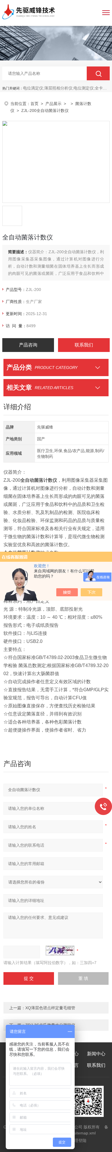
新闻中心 (96, 1053)
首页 (34, 103)
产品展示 (53, 103)
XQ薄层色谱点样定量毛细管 (50, 1008)
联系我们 (84, 344)
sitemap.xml (85, 1133)
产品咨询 (28, 344)
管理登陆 (78, 1140)
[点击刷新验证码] (60, 950)
